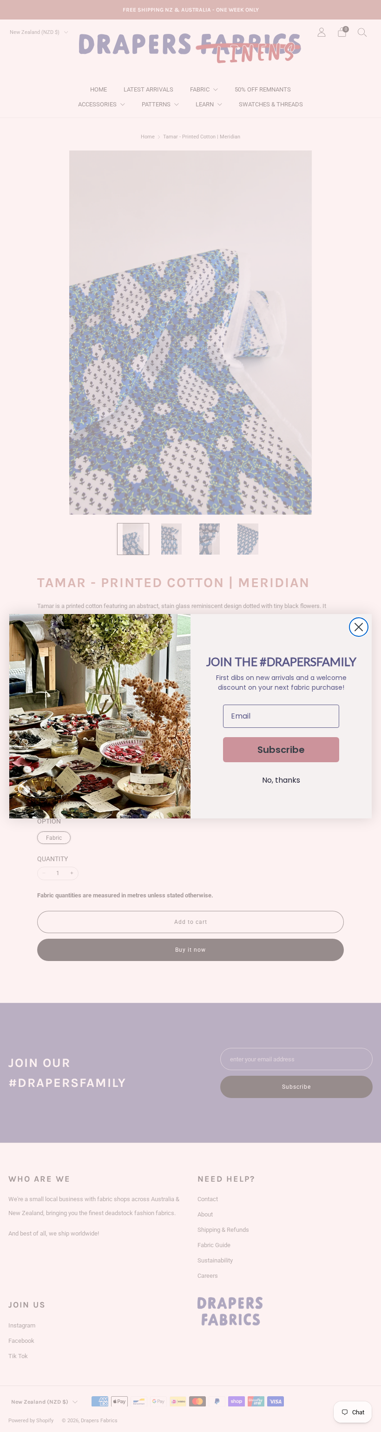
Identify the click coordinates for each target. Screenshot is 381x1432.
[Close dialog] (358, 627)
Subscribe (281, 749)
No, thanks (281, 780)
